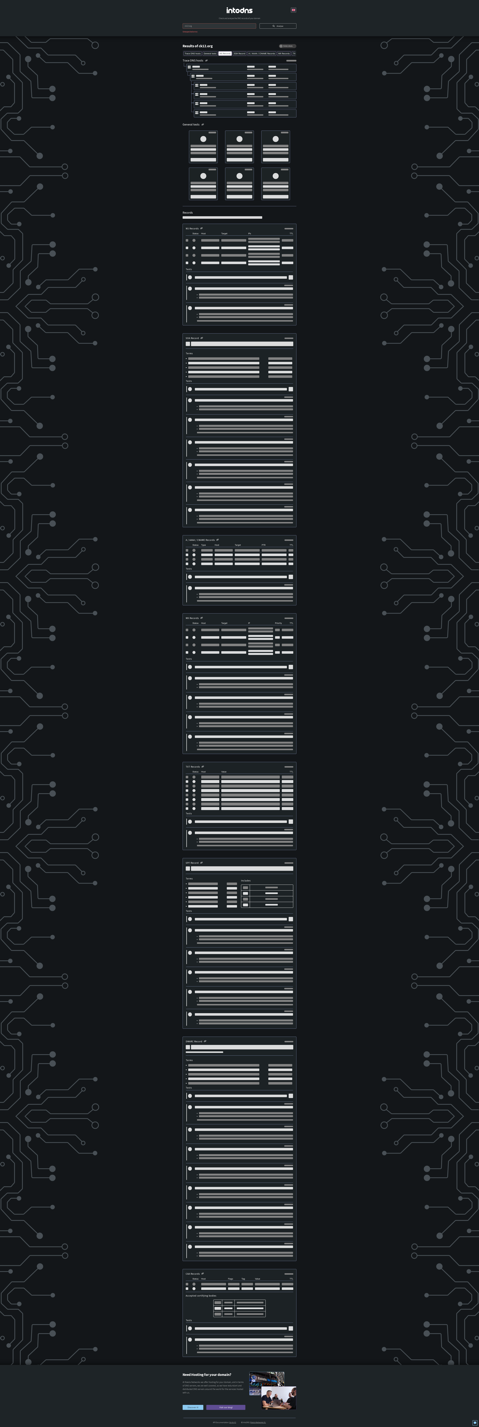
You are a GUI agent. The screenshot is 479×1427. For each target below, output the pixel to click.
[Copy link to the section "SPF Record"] (201, 863)
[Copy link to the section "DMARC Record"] (205, 1041)
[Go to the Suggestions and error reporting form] (475, 1423)
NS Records (225, 53)
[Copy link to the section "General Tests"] (202, 125)
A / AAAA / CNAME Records (261, 53)
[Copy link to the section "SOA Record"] (201, 338)
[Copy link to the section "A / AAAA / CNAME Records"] (217, 540)
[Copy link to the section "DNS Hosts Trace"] (206, 61)
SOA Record (239, 53)
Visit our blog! (226, 1407)
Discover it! (193, 1407)
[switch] (287, 46)
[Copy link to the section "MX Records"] (201, 618)
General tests (210, 53)
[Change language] (293, 9)
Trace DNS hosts (193, 53)
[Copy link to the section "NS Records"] (201, 228)
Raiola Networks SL (258, 1422)
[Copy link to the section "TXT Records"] (202, 767)
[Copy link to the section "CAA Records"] (202, 1274)
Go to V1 (232, 1422)
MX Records (284, 53)
